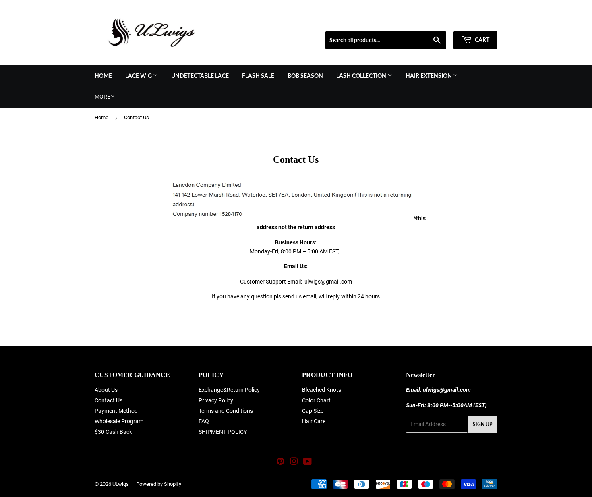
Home (103, 75)
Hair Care (313, 421)
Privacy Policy (216, 400)
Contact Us (108, 400)
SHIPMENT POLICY (223, 432)
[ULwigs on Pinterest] (280, 462)
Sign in (439, 21)
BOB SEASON (305, 75)
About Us (106, 390)
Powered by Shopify (158, 484)
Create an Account (477, 21)
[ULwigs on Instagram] (294, 462)
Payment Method (116, 411)
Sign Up (482, 424)
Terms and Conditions (226, 411)
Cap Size (312, 411)
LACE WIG (139, 75)
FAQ (204, 421)
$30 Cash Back (113, 432)
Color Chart (316, 400)
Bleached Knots (321, 390)
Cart (481, 39)
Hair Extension (429, 75)
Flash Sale (258, 75)
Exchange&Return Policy (229, 390)
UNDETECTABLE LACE (200, 75)
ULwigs (120, 484)
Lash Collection (361, 75)
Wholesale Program (119, 421)
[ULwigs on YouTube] (307, 462)
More (102, 96)
